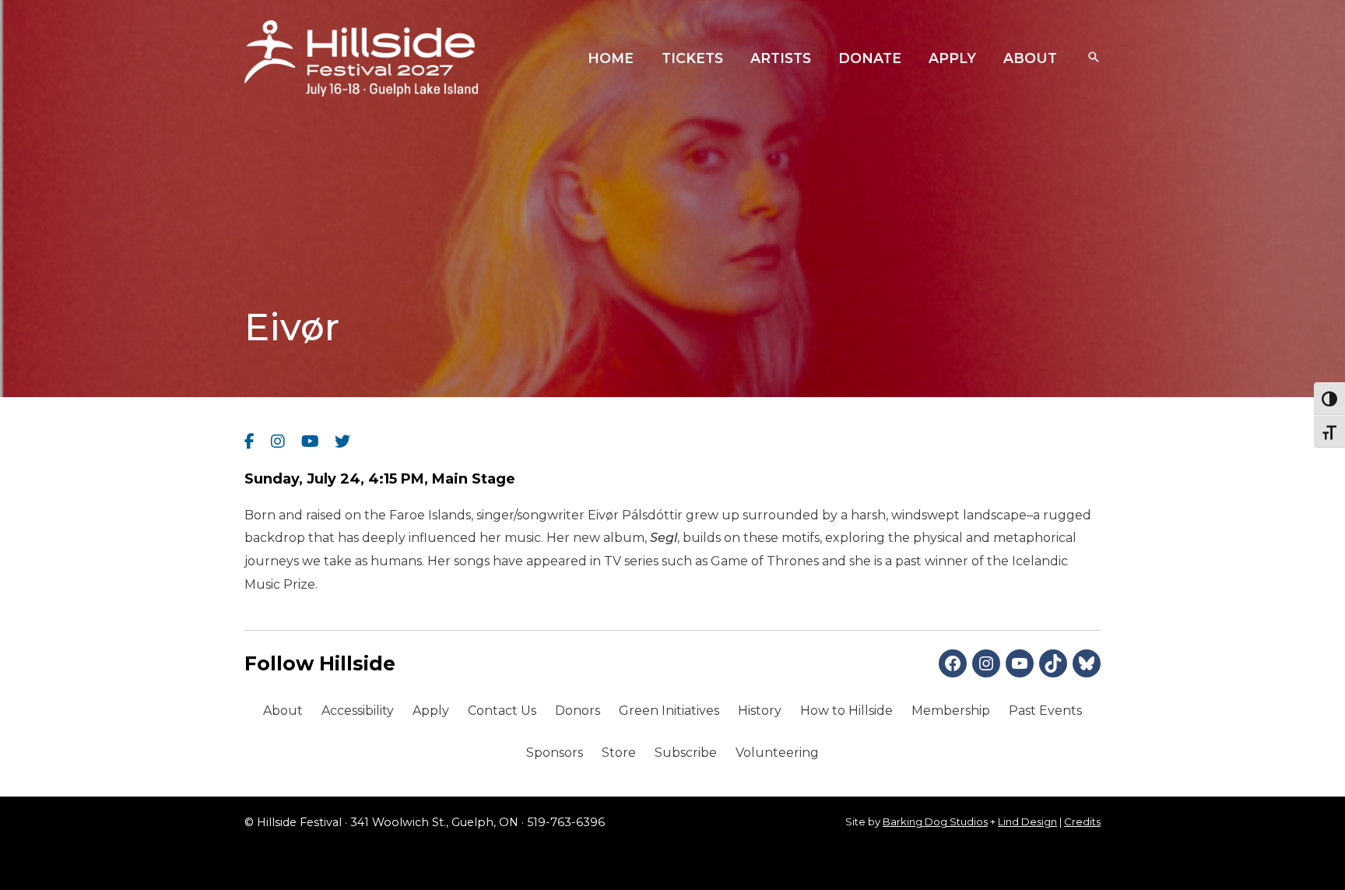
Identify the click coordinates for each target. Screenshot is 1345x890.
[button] (1094, 58)
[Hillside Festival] (361, 57)
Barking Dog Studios (935, 821)
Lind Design (1027, 821)
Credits (1082, 821)
